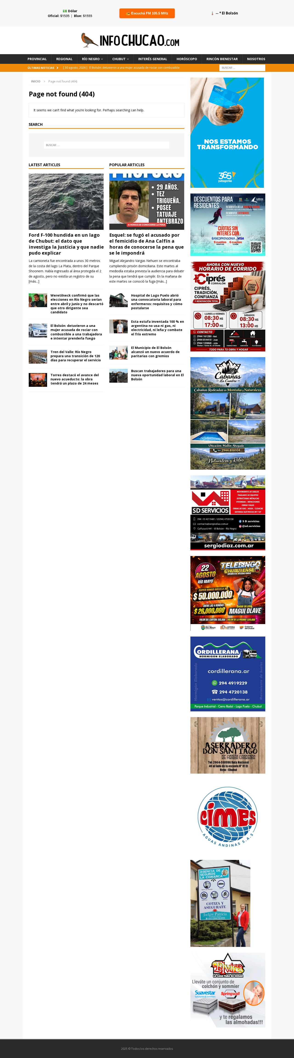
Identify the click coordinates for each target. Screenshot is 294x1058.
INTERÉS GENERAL (152, 59)
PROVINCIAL (37, 59)
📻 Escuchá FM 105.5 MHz (147, 13)
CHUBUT (119, 59)
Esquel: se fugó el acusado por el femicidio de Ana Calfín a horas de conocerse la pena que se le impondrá (146, 244)
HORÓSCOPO (187, 59)
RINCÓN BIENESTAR (222, 59)
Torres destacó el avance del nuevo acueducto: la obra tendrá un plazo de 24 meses (75, 379)
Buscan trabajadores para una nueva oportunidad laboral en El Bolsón (157, 375)
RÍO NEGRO (91, 59)
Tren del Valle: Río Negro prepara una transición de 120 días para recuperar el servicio (76, 356)
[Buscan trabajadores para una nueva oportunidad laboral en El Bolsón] (118, 376)
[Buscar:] (242, 67)
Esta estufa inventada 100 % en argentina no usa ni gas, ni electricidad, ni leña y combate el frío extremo (157, 327)
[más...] (34, 281)
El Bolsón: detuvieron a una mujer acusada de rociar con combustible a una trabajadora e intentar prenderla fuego (76, 331)
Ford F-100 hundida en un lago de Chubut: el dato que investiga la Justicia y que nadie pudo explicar (66, 244)
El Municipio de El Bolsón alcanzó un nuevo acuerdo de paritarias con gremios (155, 351)
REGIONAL (64, 59)
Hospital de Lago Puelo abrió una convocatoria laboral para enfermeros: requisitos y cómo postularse (156, 301)
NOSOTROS (256, 59)
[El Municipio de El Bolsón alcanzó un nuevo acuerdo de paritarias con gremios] (118, 352)
